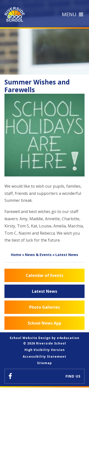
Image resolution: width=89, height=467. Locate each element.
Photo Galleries (44, 307)
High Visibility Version (44, 350)
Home (16, 254)
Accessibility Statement (44, 356)
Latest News (66, 254)
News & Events (38, 254)
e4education (68, 338)
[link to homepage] (15, 14)
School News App (44, 323)
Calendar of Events (44, 275)
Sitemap (44, 363)
